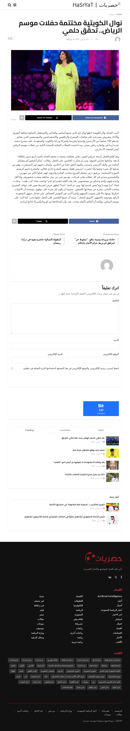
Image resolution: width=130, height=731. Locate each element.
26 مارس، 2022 (81, 39)
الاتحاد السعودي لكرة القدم (110, 671)
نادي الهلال (92, 687)
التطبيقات (78, 600)
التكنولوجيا (78, 605)
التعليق (114, 300)
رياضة (80, 637)
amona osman (106, 39)
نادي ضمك (80, 687)
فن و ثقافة (39, 605)
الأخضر (30, 665)
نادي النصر (104, 687)
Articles (97, 660)
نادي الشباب (24, 682)
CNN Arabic (67, 660)
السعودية (79, 614)
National (115, 665)
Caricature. (83, 660)
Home (119, 14)
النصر (21, 671)
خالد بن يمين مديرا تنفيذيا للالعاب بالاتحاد (85, 474)
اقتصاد (119, 628)
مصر (41, 614)
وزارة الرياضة (37, 632)
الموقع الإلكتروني (111, 353)
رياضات (79, 628)
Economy (27, 660)
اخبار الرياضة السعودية (111, 609)
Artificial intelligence (110, 596)
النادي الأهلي (32, 671)
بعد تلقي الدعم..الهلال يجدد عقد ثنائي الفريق (83, 438)
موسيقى (40, 628)
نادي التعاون (49, 682)
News (104, 665)
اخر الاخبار (117, 614)
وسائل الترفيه (37, 637)
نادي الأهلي (74, 682)
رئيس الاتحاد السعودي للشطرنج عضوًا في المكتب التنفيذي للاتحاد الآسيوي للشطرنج (64, 516)
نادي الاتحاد (62, 682)
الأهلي (22, 665)
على (46, 676)
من (93, 682)
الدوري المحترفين (73, 671)
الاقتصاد (79, 596)
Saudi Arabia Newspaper (61, 665)
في (26, 676)
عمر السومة (35, 676)
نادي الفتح (116, 687)
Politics (81, 665)
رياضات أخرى (76, 632)
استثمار (118, 619)
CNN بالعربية (52, 660)
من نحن (51, 710)
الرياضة (79, 609)
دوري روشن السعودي (96, 676)
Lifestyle (14, 660)
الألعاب (119, 641)
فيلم (42, 609)
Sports (41, 665)
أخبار (120, 600)
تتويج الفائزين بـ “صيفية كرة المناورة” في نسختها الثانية (77, 504)
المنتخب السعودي (47, 671)
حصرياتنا (79, 623)
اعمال (119, 623)
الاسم (115, 339)
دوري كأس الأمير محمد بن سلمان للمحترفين (68, 676)
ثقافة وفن (78, 619)
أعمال (119, 605)
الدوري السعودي (90, 671)
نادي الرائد (37, 682)
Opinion (94, 665)
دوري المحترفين (114, 676)
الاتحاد (13, 665)
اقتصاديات (117, 632)
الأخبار (119, 637)
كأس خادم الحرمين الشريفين (109, 682)
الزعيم (60, 671)
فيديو (18, 676)
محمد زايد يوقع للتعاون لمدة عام (89, 450)
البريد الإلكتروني (54, 353)
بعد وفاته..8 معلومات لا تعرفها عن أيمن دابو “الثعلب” (79, 462)
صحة (41, 596)
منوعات (111, 14)
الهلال (13, 671)
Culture (39, 660)
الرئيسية (118, 710)
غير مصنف (39, 600)
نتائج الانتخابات (67, 687)
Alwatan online (112, 660)
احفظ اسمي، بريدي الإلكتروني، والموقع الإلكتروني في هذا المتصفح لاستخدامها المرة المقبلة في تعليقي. (71, 368)
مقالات (41, 619)
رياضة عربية (77, 641)
